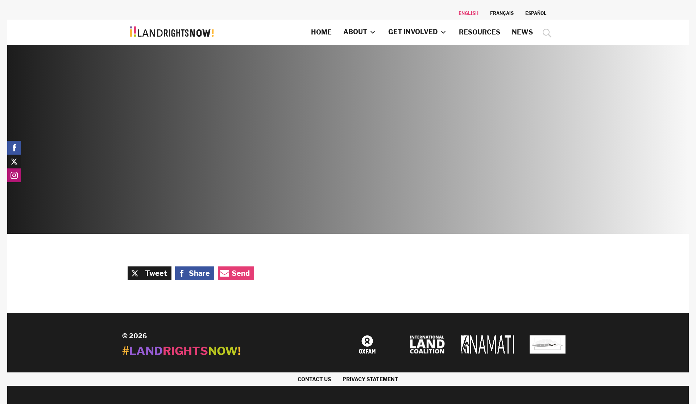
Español (536, 13)
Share (199, 273)
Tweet (156, 273)
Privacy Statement (370, 379)
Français (502, 13)
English (468, 13)
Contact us (314, 379)
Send (241, 273)
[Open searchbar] (545, 33)
